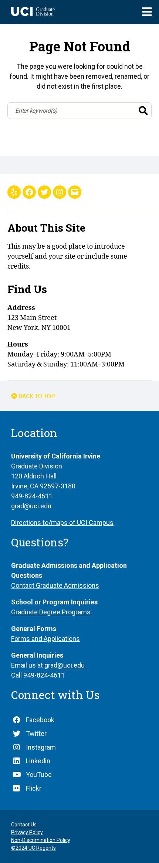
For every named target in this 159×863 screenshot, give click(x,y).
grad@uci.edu (64, 665)
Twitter (36, 733)
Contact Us (24, 825)
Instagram (41, 747)
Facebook (40, 720)
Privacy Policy (27, 832)
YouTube (39, 774)
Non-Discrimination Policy (40, 840)
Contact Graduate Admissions (55, 585)
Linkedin (38, 761)
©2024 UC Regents (33, 848)
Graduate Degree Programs (51, 612)
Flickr (33, 788)
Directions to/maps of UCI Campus (62, 522)
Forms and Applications (45, 638)
